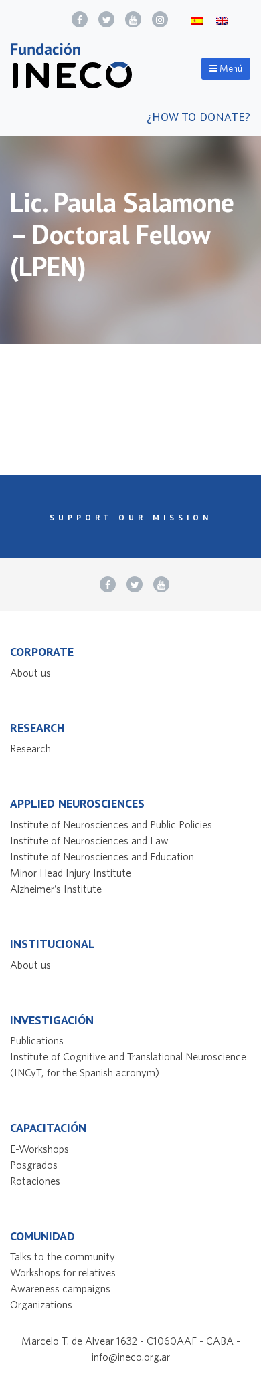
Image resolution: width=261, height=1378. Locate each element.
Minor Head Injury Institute (70, 873)
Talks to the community (62, 1256)
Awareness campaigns (60, 1288)
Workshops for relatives (63, 1272)
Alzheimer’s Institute (56, 889)
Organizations (41, 1304)
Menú (229, 68)
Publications (37, 1040)
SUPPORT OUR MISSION (131, 517)
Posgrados (34, 1165)
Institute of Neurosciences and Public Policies (111, 824)
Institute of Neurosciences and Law (89, 840)
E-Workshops (39, 1149)
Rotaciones (35, 1181)
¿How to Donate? (198, 116)
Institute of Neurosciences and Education (102, 856)
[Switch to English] (222, 20)
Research (30, 748)
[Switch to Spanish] (196, 20)
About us (30, 673)
